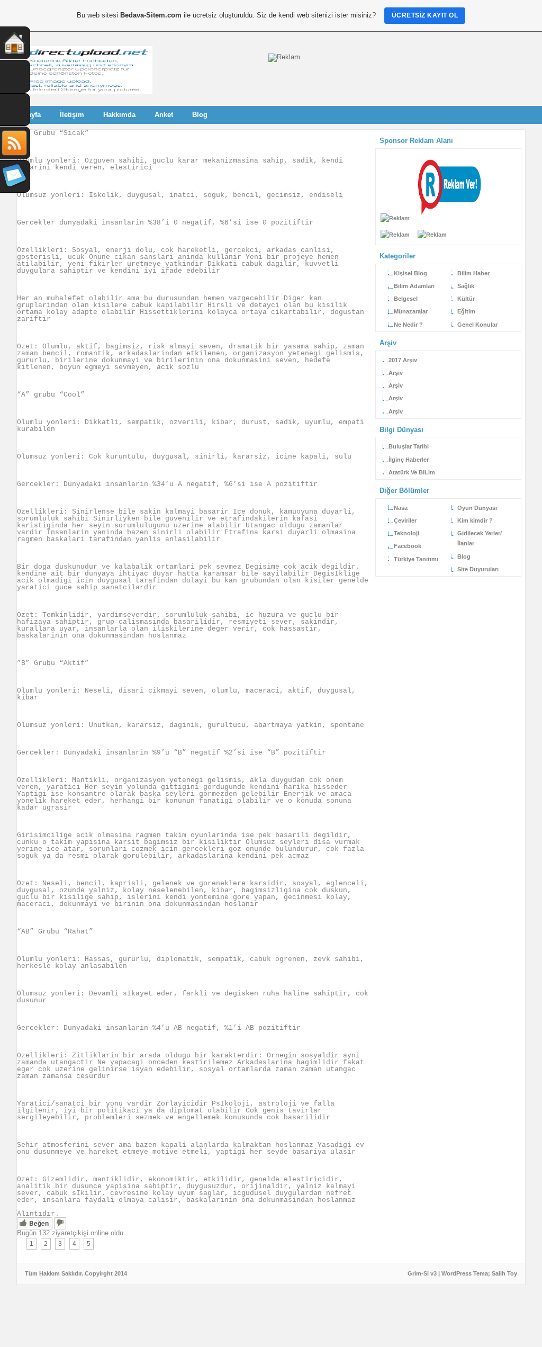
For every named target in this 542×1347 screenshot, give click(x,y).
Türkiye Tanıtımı (416, 559)
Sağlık (465, 286)
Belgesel (406, 298)
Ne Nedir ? (408, 324)
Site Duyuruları (478, 569)
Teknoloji (406, 533)
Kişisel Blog (410, 273)
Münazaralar (411, 311)
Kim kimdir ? (475, 520)
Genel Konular (477, 324)
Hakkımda (119, 115)
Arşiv (396, 373)
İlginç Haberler (409, 459)
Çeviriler (405, 520)
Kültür (466, 298)
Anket (164, 115)
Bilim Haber (473, 273)
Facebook (407, 546)
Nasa (401, 508)
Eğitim (466, 311)
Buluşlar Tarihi (409, 446)
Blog (199, 115)
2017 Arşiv (403, 360)
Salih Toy (504, 1273)
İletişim (72, 115)
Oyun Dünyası (477, 508)
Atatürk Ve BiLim (412, 472)
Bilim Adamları (414, 286)
